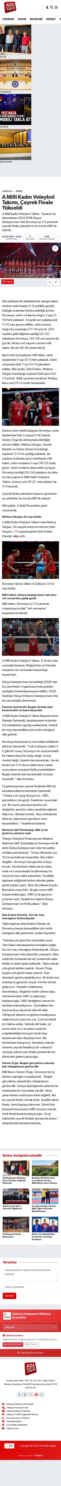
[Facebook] (19, 1394)
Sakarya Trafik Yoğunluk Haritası (22, 1414)
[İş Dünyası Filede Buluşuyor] (16, 1224)
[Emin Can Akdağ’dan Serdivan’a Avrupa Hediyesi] (45, 1224)
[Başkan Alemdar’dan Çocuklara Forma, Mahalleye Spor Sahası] (45, 1168)
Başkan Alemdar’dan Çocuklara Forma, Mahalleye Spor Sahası (44, 1180)
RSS (11, 1446)
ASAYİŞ (22, 19)
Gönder (9, 1296)
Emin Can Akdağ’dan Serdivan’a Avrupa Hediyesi (43, 1237)
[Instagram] (30, 1394)
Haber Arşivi (12, 1428)
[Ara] (51, 7)
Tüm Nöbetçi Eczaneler (31, 1353)
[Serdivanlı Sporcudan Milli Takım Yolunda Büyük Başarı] (45, 1196)
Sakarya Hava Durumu (17, 1407)
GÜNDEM (8, 19)
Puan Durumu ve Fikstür (18, 1418)
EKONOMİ (36, 19)
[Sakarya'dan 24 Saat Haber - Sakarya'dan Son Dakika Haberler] (10, 8)
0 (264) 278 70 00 (14, 1344)
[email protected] (42, 1384)
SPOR (19, 191)
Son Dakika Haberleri (17, 1425)
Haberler (7, 191)
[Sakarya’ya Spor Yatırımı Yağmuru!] (16, 1196)
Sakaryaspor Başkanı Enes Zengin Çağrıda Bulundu (14, 1180)
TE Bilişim (38, 1455)
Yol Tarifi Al (33, 1344)
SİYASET (51, 19)
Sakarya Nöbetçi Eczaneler (20, 1404)
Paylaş (9, 281)
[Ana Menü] (56, 7)
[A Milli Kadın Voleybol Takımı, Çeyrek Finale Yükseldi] (30, 260)
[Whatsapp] (41, 1394)
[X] (25, 1394)
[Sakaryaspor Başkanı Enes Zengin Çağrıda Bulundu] (16, 1168)
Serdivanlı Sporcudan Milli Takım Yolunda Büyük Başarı (44, 1209)
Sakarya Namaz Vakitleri (18, 1411)
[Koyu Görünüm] (47, 7)
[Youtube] (36, 1394)
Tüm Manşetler (14, 1421)
